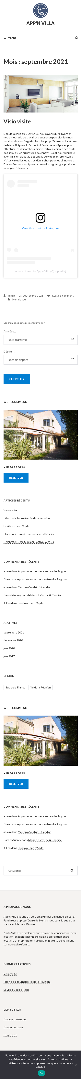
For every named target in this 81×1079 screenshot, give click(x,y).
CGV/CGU (10, 1034)
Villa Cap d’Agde (14, 466)
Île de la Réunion (40, 687)
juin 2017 (9, 656)
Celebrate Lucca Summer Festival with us (29, 541)
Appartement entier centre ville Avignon (42, 571)
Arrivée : (10, 331)
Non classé (19, 299)
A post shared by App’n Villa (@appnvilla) (40, 271)
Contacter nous (13, 1027)
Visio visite (17, 121)
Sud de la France (15, 687)
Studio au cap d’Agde (30, 603)
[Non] (76, 1065)
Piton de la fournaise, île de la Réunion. (27, 518)
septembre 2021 (14, 632)
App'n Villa (40, 23)
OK (41, 1073)
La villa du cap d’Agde (16, 526)
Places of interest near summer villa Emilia (29, 534)
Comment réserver (15, 1019)
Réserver (16, 477)
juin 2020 (9, 648)
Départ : (10, 351)
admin (11, 295)
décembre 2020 (13, 640)
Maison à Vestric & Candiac (34, 587)
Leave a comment (60, 295)
